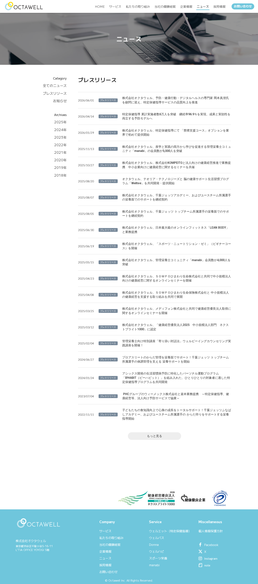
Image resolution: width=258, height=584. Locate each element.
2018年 (60, 175)
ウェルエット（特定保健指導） (170, 531)
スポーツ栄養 (158, 558)
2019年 (60, 167)
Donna (154, 544)
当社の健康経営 (110, 544)
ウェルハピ (156, 551)
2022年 (60, 144)
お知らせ (60, 100)
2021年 (60, 152)
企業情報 (105, 551)
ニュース (105, 558)
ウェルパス (156, 537)
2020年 (60, 160)
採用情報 (105, 565)
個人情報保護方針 (211, 531)
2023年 (60, 137)
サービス (105, 531)
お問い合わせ (243, 6)
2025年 (60, 122)
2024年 (60, 129)
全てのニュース (55, 85)
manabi (154, 565)
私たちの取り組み (111, 537)
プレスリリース (55, 93)
